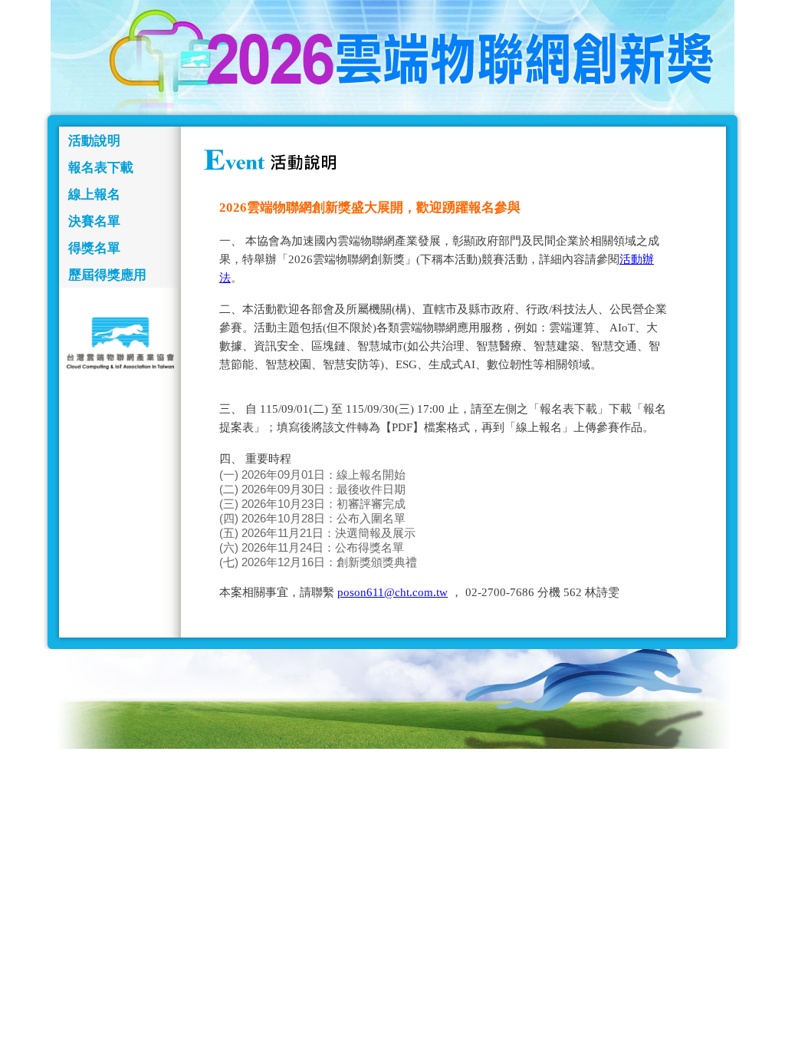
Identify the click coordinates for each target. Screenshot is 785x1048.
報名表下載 (100, 167)
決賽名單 (94, 221)
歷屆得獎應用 (107, 275)
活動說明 (94, 140)
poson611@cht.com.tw (392, 592)
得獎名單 (94, 248)
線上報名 (94, 194)
